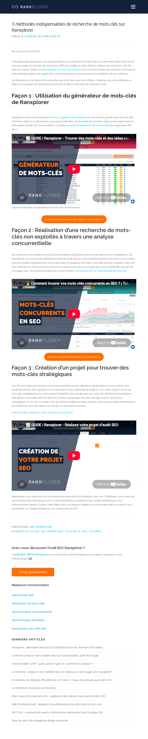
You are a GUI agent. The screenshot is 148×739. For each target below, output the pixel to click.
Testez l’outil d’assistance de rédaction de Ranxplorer (74, 219)
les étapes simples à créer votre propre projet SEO (45, 412)
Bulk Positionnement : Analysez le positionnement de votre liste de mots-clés (57, 704)
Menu (133, 6)
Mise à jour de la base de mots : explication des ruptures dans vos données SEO (58, 696)
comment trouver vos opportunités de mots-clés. (100, 270)
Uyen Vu (55, 36)
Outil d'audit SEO (23, 595)
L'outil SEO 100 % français (28, 554)
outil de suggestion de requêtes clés (71, 117)
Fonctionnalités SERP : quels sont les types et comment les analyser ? (52, 663)
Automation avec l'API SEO (29, 628)
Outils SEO (32, 531)
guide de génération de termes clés (89, 125)
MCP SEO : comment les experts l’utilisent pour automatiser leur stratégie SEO (57, 712)
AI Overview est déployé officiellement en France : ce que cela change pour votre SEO (62, 680)
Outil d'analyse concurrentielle (32, 611)
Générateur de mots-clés (28, 603)
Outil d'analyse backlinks (28, 620)
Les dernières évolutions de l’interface (34, 688)
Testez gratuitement (33, 572)
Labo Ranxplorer (40, 526)
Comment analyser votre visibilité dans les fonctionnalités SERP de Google (55, 655)
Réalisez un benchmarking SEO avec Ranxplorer (74, 356)
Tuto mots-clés (76, 531)
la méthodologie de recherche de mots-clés (62, 69)
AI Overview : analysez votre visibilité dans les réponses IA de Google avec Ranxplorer (62, 671)
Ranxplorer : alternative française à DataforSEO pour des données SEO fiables (57, 647)
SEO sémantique (52, 531)
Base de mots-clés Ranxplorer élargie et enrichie (40, 720)
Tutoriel (95, 531)
